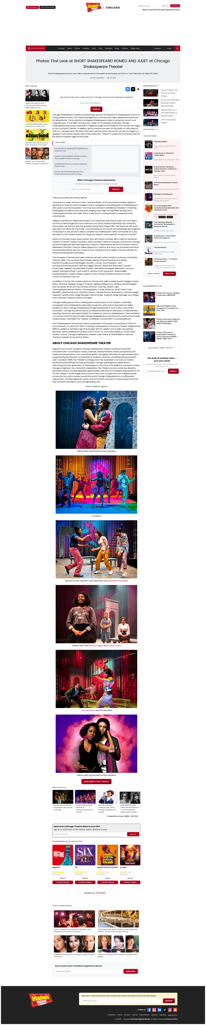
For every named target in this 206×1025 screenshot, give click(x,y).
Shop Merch (33, 7)
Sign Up (96, 109)
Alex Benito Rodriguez (118, 580)
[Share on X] (133, 89)
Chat (94, 48)
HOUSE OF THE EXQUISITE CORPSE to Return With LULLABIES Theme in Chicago (70, 157)
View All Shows (153, 274)
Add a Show (169, 274)
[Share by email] (138, 89)
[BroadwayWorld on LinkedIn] (159, 1010)
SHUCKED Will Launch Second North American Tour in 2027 (36, 138)
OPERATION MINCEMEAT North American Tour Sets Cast (36, 119)
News (69, 48)
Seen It (62, 878)
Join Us (134, 1015)
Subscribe (130, 971)
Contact (127, 1015)
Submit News (144, 1015)
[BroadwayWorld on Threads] (170, 1010)
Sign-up (165, 6)
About (119, 1015)
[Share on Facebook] (128, 89)
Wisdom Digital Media (140, 1019)
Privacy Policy (171, 1019)
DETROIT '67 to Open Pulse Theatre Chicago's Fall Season (37, 157)
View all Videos (149, 129)
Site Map (163, 1015)
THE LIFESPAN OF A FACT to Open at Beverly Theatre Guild (70, 165)
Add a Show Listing (47, 7)
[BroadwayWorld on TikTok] (165, 1010)
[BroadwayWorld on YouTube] (175, 1010)
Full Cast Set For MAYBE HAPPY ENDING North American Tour (71, 150)
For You (62, 787)
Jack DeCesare (88, 710)
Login (169, 48)
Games (125, 48)
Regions (154, 1015)
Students (108, 48)
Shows (77, 48)
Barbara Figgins (96, 645)
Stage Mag (135, 48)
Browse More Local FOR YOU (123, 816)
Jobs (100, 48)
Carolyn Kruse (114, 645)
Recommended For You (152, 286)
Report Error (172, 1015)
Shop (117, 48)
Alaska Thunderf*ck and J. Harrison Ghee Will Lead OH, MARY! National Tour (36, 100)
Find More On (95, 893)
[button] (177, 48)
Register (157, 48)
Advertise (111, 1015)
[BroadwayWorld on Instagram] (154, 1010)
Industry (86, 48)
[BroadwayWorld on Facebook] (149, 1010)
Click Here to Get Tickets (96, 781)
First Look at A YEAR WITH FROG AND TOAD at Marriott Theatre (170, 103)
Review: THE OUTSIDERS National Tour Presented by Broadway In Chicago (68, 173)
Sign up (173, 371)
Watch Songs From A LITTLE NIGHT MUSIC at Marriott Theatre (169, 113)
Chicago (61, 48)
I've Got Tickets (63, 882)
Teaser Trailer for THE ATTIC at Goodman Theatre (169, 93)
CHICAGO (113, 7)
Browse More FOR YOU (160, 348)
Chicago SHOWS (150, 136)
